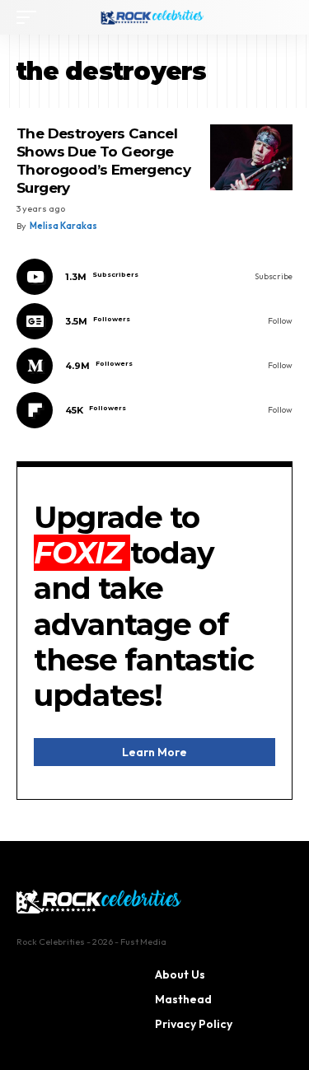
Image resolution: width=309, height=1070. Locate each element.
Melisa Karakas (63, 225)
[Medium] (154, 366)
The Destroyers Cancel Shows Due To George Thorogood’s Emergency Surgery (103, 160)
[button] (30, 17)
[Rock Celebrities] (155, 17)
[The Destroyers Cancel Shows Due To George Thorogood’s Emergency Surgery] (251, 157)
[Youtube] (154, 277)
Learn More (154, 752)
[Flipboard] (154, 410)
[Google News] (154, 321)
